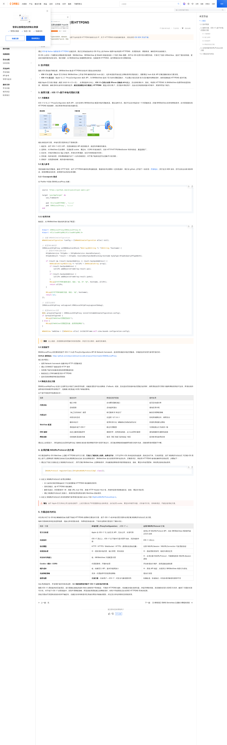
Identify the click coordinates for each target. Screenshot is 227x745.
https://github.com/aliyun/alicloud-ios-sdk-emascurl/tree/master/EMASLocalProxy (85, 356)
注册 (213, 4)
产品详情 (176, 28)
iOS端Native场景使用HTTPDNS (55, 51)
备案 (202, 4)
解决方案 (38, 4)
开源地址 (154, 169)
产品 (30, 4)
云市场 (57, 4)
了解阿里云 (78, 4)
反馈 (119, 614)
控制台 (207, 4)
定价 (51, 4)
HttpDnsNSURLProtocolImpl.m (104, 497)
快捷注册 (15, 38)
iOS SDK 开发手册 (141, 37)
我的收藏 (187, 28)
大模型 (24, 4)
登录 (221, 4)
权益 (45, 4)
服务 (69, 4)
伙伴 (64, 4)
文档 (197, 4)
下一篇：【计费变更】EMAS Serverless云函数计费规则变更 (167, 602)
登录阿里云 (35, 38)
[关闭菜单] (4, 4)
